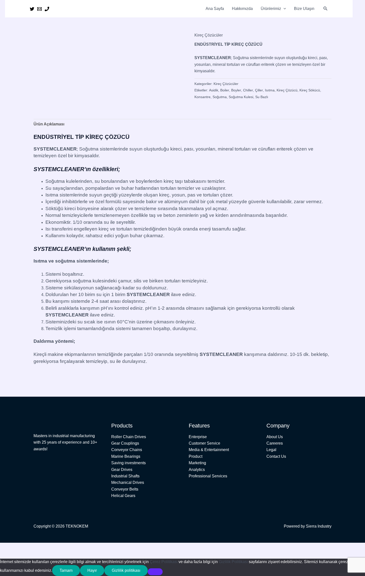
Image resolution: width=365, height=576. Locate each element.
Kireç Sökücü (309, 90)
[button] (283, 8)
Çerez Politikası (164, 562)
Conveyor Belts (124, 489)
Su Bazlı (261, 97)
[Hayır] (155, 571)
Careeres (274, 443)
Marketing (197, 463)
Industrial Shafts (125, 476)
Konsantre (202, 97)
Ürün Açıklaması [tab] (49, 124)
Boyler (236, 90)
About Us (274, 437)
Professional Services (208, 476)
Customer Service (204, 443)
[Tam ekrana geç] (23, 547)
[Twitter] (32, 9)
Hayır (92, 570)
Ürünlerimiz (271, 8)
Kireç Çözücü (287, 90)
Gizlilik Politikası (233, 562)
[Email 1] (39, 9)
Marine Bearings (125, 456)
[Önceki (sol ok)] (7, 555)
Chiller (248, 90)
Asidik (213, 90)
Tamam (66, 570)
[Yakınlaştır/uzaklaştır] (7, 547)
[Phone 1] (47, 9)
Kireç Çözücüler (208, 35)
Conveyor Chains (126, 450)
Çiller (259, 90)
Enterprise (198, 437)
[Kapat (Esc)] (55, 547)
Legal (271, 450)
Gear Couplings (125, 443)
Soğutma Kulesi (241, 97)
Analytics (197, 469)
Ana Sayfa (215, 8)
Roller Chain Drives (128, 437)
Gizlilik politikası (126, 570)
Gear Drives (121, 469)
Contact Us (276, 456)
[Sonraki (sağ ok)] (23, 555)
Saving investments (128, 463)
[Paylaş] (39, 547)
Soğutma (220, 97)
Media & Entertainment (209, 450)
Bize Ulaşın (304, 8)
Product (195, 456)
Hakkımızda (242, 8)
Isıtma (270, 90)
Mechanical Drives (127, 482)
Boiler (224, 90)
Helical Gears (123, 496)
